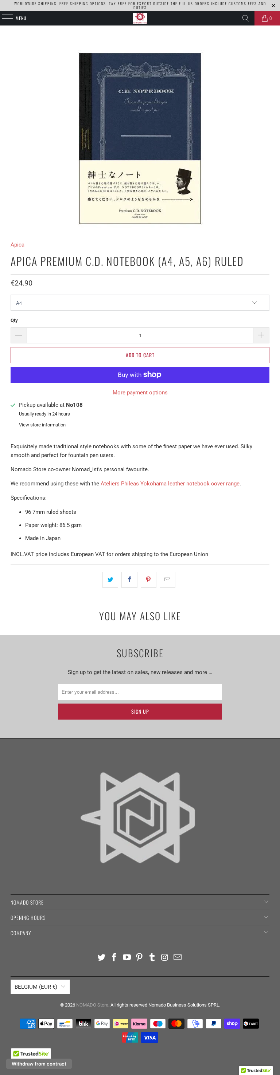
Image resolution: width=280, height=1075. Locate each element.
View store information (42, 425)
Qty (14, 320)
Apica (17, 244)
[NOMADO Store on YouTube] (126, 958)
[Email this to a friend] (167, 580)
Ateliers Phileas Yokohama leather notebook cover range (170, 483)
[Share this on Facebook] (129, 580)
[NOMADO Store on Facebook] (114, 958)
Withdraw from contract (39, 1064)
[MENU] (3, 18)
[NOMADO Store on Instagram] (165, 958)
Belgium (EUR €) (36, 987)
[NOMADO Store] (140, 18)
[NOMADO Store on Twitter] (101, 958)
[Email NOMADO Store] (177, 958)
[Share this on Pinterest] (148, 580)
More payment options (140, 392)
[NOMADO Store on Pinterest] (139, 958)
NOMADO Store (92, 1005)
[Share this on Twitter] (110, 580)
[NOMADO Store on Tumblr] (152, 958)
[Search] (246, 18)
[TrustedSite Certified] (31, 1056)
